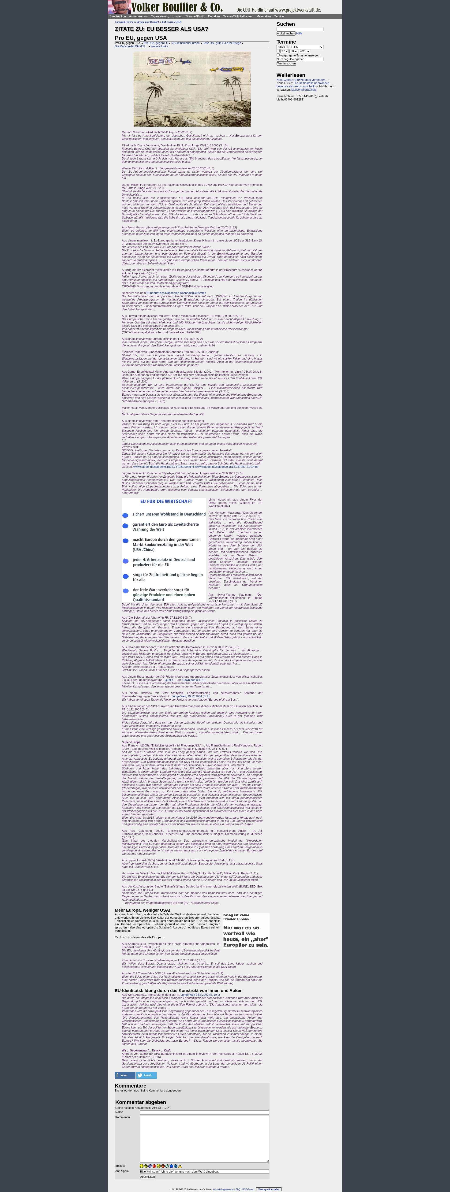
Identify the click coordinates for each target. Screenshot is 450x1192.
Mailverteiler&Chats (303, 89)
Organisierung (160, 16)
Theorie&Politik (195, 16)
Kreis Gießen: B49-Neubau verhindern (301, 80)
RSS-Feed (248, 1189)
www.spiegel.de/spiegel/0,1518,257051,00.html (163, 466)
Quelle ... (170, 680)
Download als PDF (194, 680)
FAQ (238, 1189)
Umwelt (177, 16)
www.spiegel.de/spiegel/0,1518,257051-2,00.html (226, 466)
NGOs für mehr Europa (185, 43)
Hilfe (299, 33)
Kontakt (217, 1189)
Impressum (227, 1189)
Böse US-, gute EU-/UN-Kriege (222, 43)
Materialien (264, 16)
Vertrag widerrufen (268, 1189)
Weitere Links (159, 46)
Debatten (214, 16)
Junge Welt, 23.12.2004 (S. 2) (191, 696)
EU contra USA (172, 22)
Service (279, 16)
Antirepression (138, 16)
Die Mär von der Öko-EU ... (131, 46)
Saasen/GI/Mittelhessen (238, 16)
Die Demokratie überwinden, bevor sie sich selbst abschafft (303, 85)
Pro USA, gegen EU (156, 43)
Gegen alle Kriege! (148, 22)
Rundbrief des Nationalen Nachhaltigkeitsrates (176, 293)
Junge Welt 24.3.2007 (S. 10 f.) (200, 994)
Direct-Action (117, 16)
